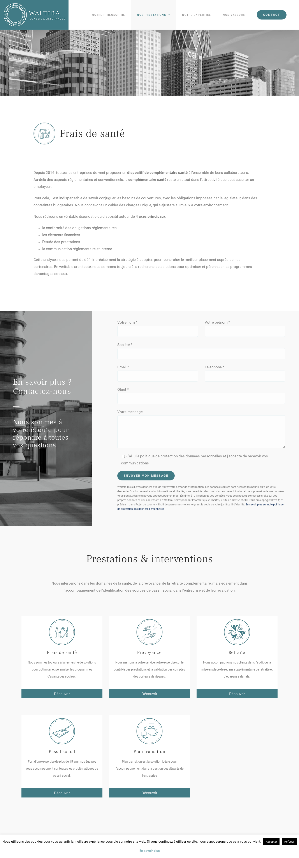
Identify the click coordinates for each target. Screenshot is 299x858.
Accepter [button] (271, 841)
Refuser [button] (289, 841)
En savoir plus (149, 851)
